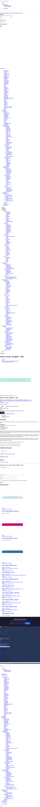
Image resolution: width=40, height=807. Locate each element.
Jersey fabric (6, 95)
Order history (4, 653)
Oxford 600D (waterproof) (8, 163)
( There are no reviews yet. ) (4, 402)
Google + (10, 413)
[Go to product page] (21, 497)
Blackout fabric (6, 77)
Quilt (7, 261)
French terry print (7, 117)
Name (1, 476)
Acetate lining (6, 71)
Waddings (5, 202)
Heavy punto (6, 92)
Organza (7, 247)
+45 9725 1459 (2, 640)
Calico (7, 255)
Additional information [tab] (6, 416)
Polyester (13, 453)
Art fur (5, 72)
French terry (6, 87)
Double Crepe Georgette (10, 236)
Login (2, 412)
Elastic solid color (9, 197)
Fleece (5, 86)
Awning (5, 74)
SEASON (4, 192)
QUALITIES (5, 70)
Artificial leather (6, 73)
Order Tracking (4, 651)
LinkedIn (7, 413)
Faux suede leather (9, 152)
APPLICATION (6, 125)
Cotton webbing (9, 346)
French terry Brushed (8, 179)
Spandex (9, 453)
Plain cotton (6, 82)
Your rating (2, 467)
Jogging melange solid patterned (9, 191)
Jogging (5, 94)
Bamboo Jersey (6, 75)
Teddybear (6, 104)
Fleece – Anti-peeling (8, 161)
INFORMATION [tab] (5, 674)
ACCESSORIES (6, 193)
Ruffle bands (8, 348)
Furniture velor (6, 89)
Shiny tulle (8, 253)
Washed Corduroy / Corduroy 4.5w (9, 143)
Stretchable (6, 456)
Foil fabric (6, 88)
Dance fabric (6, 83)
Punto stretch (6, 98)
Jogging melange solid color (9, 188)
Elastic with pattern (9, 198)
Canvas (5, 79)
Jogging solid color (9, 189)
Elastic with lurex (9, 338)
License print (8, 172)
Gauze (7, 133)
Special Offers (2, 353)
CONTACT (5, 111)
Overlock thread (9, 342)
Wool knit (7, 144)
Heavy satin (6, 91)
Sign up (27, 623)
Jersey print (6, 96)
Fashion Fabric (6, 126)
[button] (2, 14)
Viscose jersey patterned (8, 174)
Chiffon (7, 233)
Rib (4, 100)
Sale (2, 351)
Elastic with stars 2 (9, 333)
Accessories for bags (9, 327)
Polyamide (6, 453)
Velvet (5, 108)
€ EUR (3, 2)
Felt (4, 85)
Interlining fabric (9, 328)
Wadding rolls (8, 329)
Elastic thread (8, 344)
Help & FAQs (4, 650)
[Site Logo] (11, 13)
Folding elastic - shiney (19, 410)
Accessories (4, 325)
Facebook (1, 413)
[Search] (11, 16)
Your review (2, 474)
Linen (7, 215)
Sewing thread (6, 199)
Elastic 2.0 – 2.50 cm (9, 332)
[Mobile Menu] (0, 12)
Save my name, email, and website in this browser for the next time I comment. (14, 480)
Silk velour (8, 139)
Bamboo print (8, 168)
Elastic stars (8, 337)
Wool (5, 109)
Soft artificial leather (7, 123)
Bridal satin (6, 78)
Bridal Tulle (8, 129)
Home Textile (6, 145)
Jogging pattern (8, 171)
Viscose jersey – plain (7, 107)
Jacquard (5, 93)
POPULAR (5, 112)
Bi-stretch (5, 76)
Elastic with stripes (9, 340)
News (3, 207)
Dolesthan (6, 234)
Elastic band (6, 196)
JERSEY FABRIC (6, 166)
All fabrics (4, 110)
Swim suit (5, 103)
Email (13, 413)
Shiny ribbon (8, 349)
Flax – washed (8, 132)
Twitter (4, 413)
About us (3, 655)
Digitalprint (6, 115)
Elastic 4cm (8, 334)
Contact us (4, 656)
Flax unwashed (8, 151)
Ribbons (5, 194)
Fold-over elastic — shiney (15, 443)
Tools (5, 203)
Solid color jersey (7, 175)
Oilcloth (7, 311)
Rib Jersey (6, 101)
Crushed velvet (8, 320)
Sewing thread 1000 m (10, 343)
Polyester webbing (9, 347)
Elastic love (8, 335)
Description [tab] (4, 415)
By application (4, 279)
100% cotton (8, 229)
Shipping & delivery (5, 652)
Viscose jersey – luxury (8, 106)
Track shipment (5, 8)
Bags (5, 326)
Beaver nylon (8, 158)
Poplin (5, 99)
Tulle (5, 105)
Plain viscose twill (9, 136)
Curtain (7, 148)
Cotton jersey (6, 80)
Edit (0, 409)
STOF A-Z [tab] (4, 673)
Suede (7, 155)
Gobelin (5, 90)
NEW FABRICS (6, 204)
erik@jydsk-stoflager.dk (3, 642)
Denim (5, 84)
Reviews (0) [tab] (4, 417)
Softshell (5, 102)
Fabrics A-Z (4, 208)
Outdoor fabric (6, 157)
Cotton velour (8, 231)
